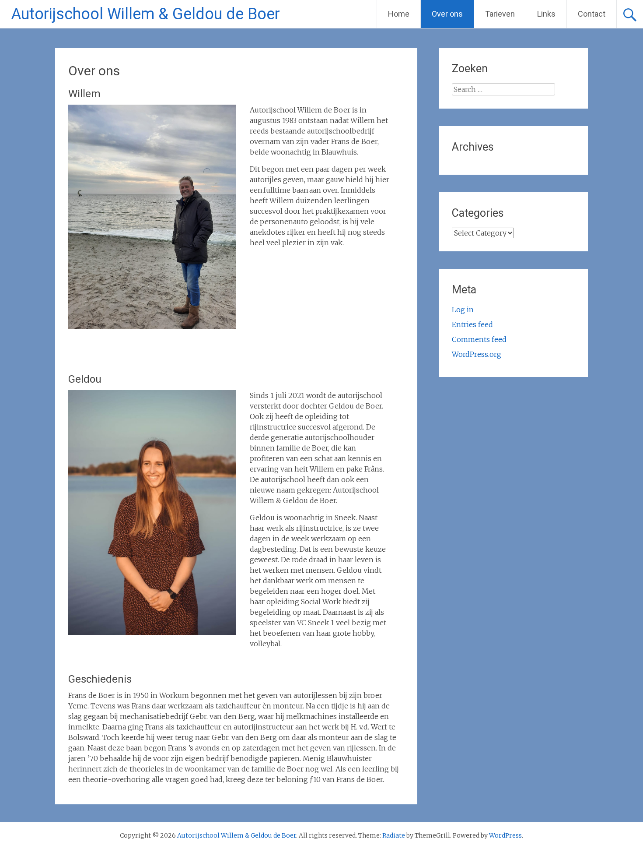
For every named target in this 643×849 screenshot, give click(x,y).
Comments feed (479, 339)
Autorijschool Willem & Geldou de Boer (145, 14)
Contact (591, 13)
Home (398, 13)
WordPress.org (476, 354)
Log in (463, 309)
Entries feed (472, 324)
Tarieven (500, 13)
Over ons (447, 13)
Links (546, 13)
